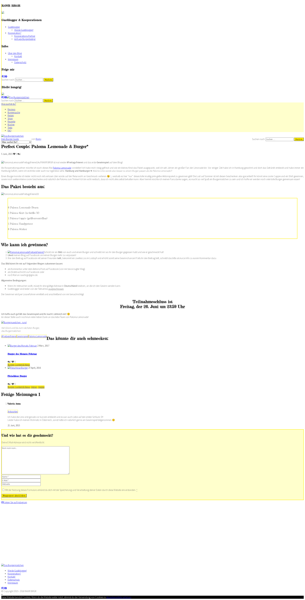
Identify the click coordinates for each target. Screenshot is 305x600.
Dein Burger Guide (10, 138)
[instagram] (4, 76)
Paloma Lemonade (62, 167)
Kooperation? (14, 33)
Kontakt (18, 56)
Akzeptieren (112, 597)
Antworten (13, 411)
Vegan (34, 387)
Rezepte (11, 121)
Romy (38, 138)
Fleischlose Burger (17, 376)
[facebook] (2, 76)
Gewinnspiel (22, 336)
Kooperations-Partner (24, 36)
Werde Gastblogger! (23, 30)
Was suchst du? (8, 103)
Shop (10, 118)
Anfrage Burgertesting (24, 39)
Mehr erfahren (124, 597)
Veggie (41, 387)
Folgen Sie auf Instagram (15, 502)
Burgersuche (14, 112)
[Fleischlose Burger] (18, 367)
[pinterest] (6, 76)
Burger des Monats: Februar (22, 353)
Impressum (13, 59)
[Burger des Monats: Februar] (22, 345)
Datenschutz (20, 62)
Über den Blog (15, 53)
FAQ (9, 130)
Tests (10, 127)
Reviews (11, 109)
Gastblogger (14, 26)
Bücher (11, 124)
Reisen (11, 115)
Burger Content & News (19, 364)
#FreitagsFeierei (8, 336)
